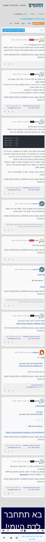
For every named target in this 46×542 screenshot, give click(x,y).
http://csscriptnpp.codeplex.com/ (30, 323)
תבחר (42, 287)
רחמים (36, 40)
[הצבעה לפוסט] (13, 64)
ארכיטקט (36, 204)
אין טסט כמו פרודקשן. (37, 385)
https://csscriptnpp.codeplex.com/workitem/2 (25, 432)
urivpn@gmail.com (31, 387)
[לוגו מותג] (36, 5)
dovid (37, 74)
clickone (35, 352)
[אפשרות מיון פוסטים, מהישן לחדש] (42, 30)
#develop (24, 474)
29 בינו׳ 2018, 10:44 (18, 40)
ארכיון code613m (38, 23)
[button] (16, 538)
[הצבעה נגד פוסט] (5, 64)
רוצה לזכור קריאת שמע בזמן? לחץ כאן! (32, 537)
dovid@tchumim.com (14, 108)
